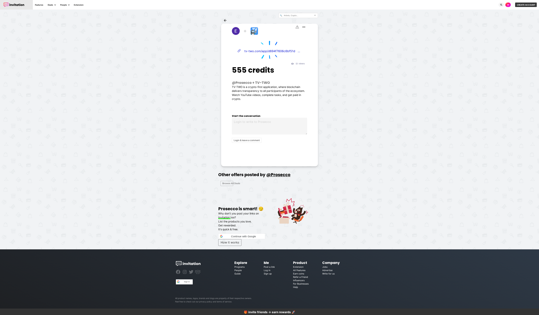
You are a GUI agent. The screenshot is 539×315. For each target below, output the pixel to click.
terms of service (224, 301)
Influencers (299, 280)
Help (295, 287)
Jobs (324, 266)
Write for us (328, 273)
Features (39, 5)
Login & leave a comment (247, 140)
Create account (526, 5)
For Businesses (301, 283)
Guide (237, 273)
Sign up (268, 273)
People (63, 5)
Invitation (224, 217)
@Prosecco (242, 82)
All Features (299, 270)
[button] (241, 236)
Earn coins (298, 273)
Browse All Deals (227, 183)
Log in (267, 270)
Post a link (269, 266)
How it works (230, 242)
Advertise (327, 270)
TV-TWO (262, 82)
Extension (79, 5)
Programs (239, 266)
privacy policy (205, 301)
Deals (50, 5)
